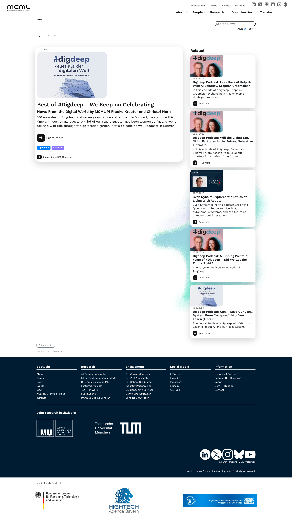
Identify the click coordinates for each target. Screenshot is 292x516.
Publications (198, 5)
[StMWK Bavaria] (220, 499)
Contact (219, 389)
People (40, 378)
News (213, 5)
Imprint (219, 381)
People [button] (197, 12)
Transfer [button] (266, 12)
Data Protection (224, 385)
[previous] (39, 36)
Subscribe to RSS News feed (58, 157)
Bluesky (174, 385)
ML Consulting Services (139, 389)
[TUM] (118, 426)
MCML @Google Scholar (95, 397)
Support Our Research (228, 378)
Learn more (54, 138)
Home (39, 19)
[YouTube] (279, 5)
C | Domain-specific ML (95, 381)
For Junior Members (138, 374)
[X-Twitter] (260, 5)
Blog (39, 389)
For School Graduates (138, 381)
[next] (47, 36)
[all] (55, 36)
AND (240, 28)
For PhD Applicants (137, 378)
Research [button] (217, 12)
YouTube (175, 389)
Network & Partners (226, 374)
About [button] (180, 12)
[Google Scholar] (285, 5)
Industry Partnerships (138, 385)
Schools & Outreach (137, 397)
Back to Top (47, 345)
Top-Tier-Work (89, 389)
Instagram (176, 381)
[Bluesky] (273, 5)
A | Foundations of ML (94, 374)
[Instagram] (266, 5)
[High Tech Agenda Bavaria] (124, 499)
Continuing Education (138, 393)
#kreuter (58, 147)
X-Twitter (175, 374)
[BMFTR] (57, 499)
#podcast (44, 147)
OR (250, 28)
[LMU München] (62, 426)
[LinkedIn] (253, 5)
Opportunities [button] (241, 12)
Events (226, 5)
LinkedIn (175, 378)
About (40, 374)
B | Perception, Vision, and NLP (99, 378)
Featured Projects (91, 385)
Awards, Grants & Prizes (50, 393)
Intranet (240, 5)
